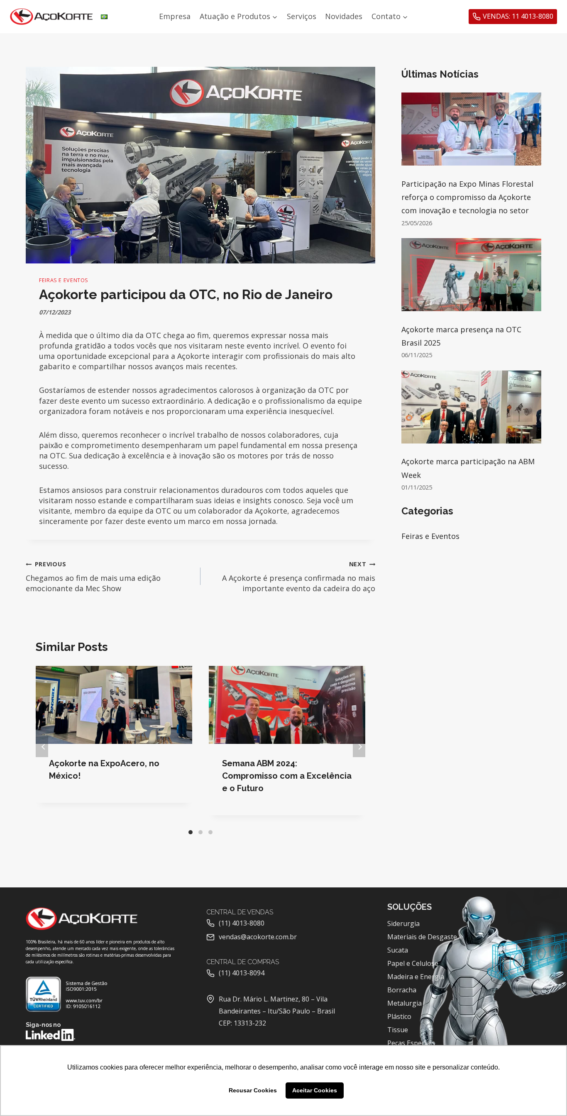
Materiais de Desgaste (422, 936)
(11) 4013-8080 (241, 923)
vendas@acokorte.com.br (258, 936)
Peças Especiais (411, 1043)
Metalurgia (404, 1003)
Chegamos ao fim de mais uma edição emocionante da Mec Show (93, 576)
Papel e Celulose (412, 963)
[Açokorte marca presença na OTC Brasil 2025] (471, 274)
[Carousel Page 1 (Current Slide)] (191, 832)
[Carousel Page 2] (200, 832)
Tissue (397, 1029)
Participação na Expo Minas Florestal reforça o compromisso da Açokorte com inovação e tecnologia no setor (467, 197)
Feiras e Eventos (63, 280)
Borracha (401, 989)
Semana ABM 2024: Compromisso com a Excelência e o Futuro (287, 775)
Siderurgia (403, 923)
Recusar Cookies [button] (253, 1090)
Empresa (175, 16)
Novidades (343, 16)
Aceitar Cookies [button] (314, 1090)
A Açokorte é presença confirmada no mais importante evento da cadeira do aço (298, 576)
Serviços (301, 16)
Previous (42, 746)
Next (359, 746)
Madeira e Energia (415, 976)
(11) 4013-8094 (241, 972)
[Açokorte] (51, 16)
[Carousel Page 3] (210, 832)
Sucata (397, 950)
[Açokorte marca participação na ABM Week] (471, 406)
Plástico (399, 1016)
